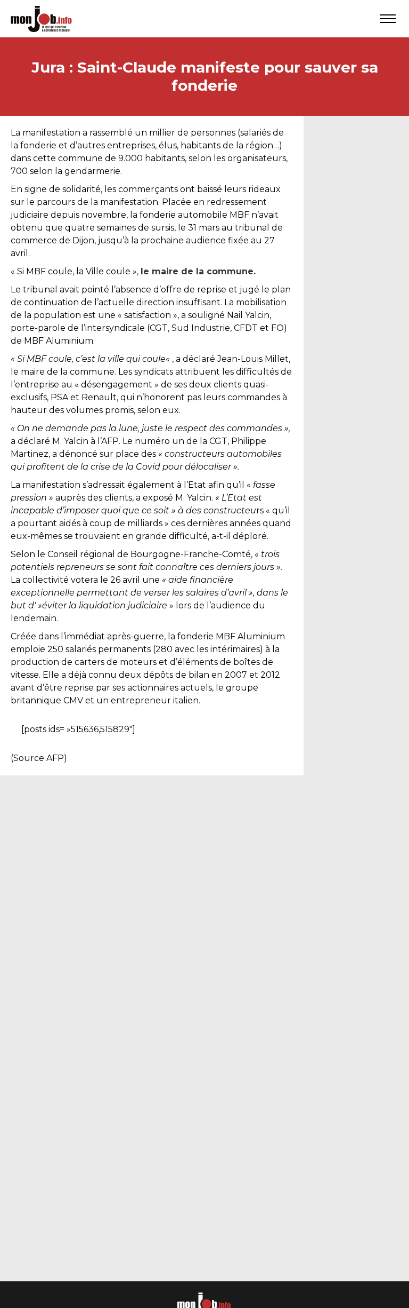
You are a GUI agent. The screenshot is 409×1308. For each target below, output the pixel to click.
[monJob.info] (41, 18)
